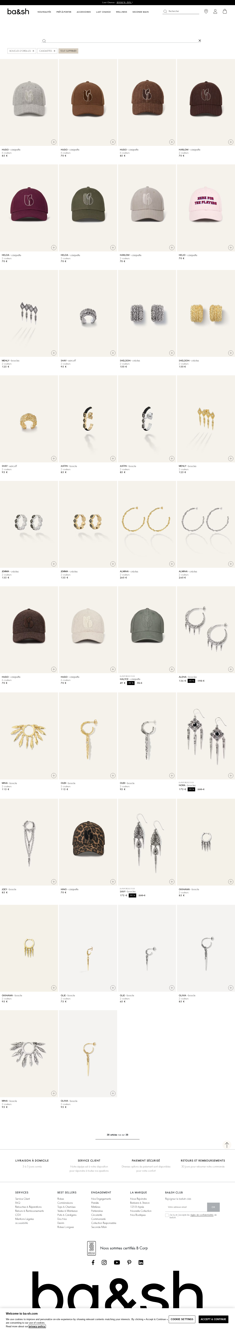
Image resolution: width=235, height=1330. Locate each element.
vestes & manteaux (67, 1211)
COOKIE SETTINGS (182, 1319)
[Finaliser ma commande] (225, 11)
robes (60, 1198)
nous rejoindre (138, 1198)
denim (60, 1223)
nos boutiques (138, 1215)
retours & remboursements (29, 1211)
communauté (98, 1219)
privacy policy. (37, 1326)
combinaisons (65, 1203)
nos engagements (101, 1198)
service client (22, 1198)
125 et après (137, 1207)
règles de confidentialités (202, 1215)
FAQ (17, 1203)
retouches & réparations (28, 1207)
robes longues (65, 1227)
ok (213, 1207)
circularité (96, 1215)
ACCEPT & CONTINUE (213, 1319)
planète (95, 1203)
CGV (18, 1215)
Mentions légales (24, 1219)
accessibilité (21, 1223)
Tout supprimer (68, 51)
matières (95, 1207)
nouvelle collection (140, 1211)
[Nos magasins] (206, 11)
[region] (117, 1319)
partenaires (97, 1211)
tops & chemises (66, 1207)
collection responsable (103, 1223)
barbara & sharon (140, 1203)
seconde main (99, 1227)
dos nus (62, 1219)
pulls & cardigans (66, 1215)
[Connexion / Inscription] (215, 11)
